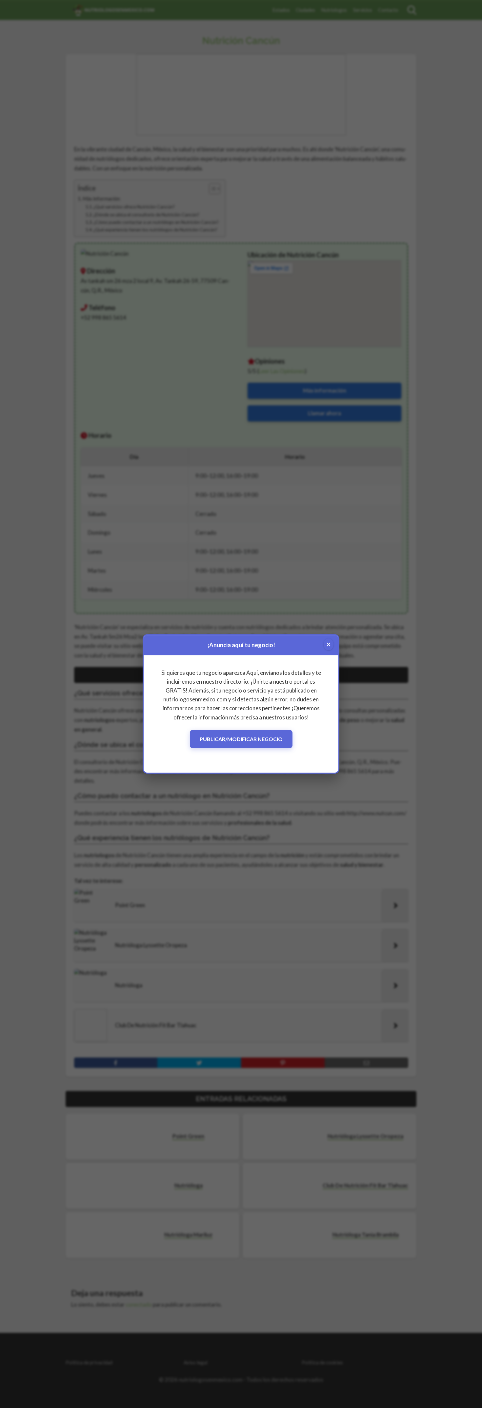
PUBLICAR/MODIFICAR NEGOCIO (241, 739)
